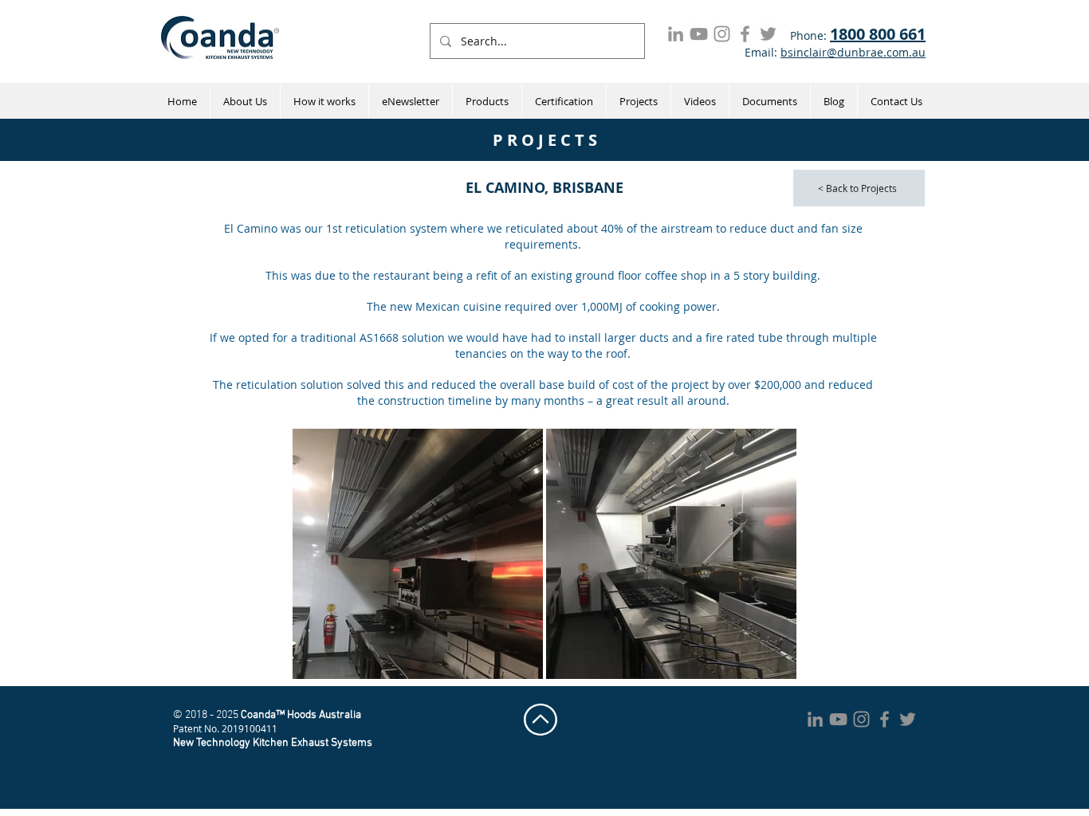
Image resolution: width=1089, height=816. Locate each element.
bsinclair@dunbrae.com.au (853, 52)
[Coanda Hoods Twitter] (768, 34)
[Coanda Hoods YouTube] (699, 34)
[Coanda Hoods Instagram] (722, 34)
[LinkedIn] (675, 34)
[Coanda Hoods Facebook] (745, 34)
